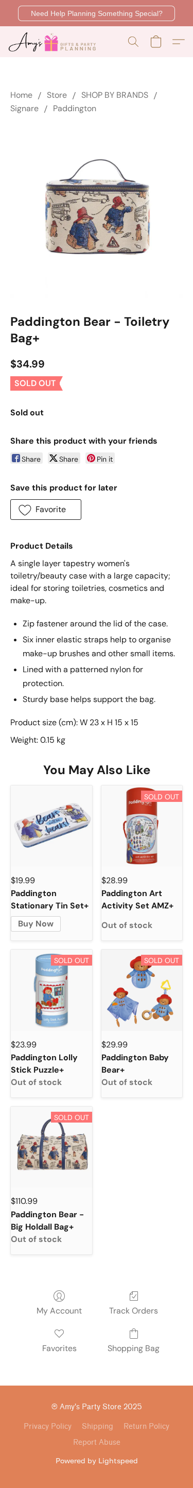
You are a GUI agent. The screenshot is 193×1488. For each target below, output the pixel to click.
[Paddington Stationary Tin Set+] (51, 826)
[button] (96, 13)
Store (57, 95)
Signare (24, 108)
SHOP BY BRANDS (114, 95)
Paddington (74, 108)
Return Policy (146, 1426)
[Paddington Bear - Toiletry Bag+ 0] (96, 212)
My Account (59, 1310)
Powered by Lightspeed (97, 1460)
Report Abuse (96, 1442)
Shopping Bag (134, 1348)
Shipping (97, 1426)
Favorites (59, 1348)
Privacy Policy (48, 1426)
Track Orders (133, 1310)
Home (21, 95)
